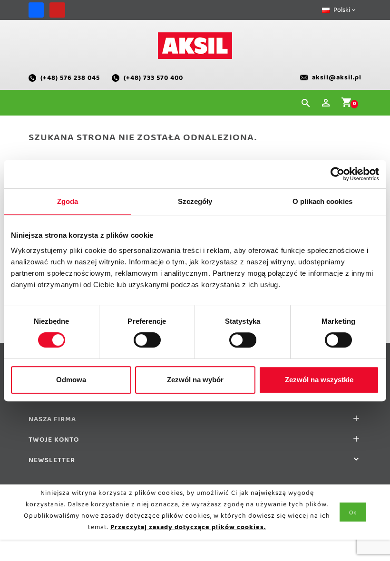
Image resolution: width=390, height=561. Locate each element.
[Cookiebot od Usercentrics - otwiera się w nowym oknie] (337, 174)
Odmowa (71, 380)
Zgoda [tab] (67, 201)
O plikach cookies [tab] (322, 201)
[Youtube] (57, 10)
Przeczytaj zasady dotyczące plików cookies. (188, 529)
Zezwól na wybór (195, 380)
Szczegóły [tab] (195, 201)
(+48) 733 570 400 (153, 79)
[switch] (147, 340)
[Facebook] (36, 10)
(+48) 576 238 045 (70, 79)
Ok (353, 514)
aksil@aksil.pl (336, 79)
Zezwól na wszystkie (319, 380)
